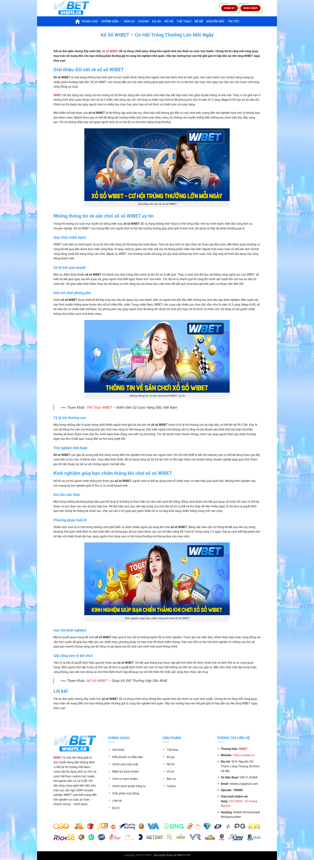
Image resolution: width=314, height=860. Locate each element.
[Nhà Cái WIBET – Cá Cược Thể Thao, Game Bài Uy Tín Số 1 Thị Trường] (71, 8)
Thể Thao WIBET (99, 407)
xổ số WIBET (110, 51)
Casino (143, 21)
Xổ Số (198, 21)
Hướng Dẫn (109, 21)
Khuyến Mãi (215, 21)
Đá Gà (156, 21)
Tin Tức (233, 21)
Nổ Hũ (169, 21)
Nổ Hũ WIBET (96, 681)
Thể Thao (184, 21)
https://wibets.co (244, 755)
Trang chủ (89, 21)
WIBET (148, 855)
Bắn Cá (129, 21)
